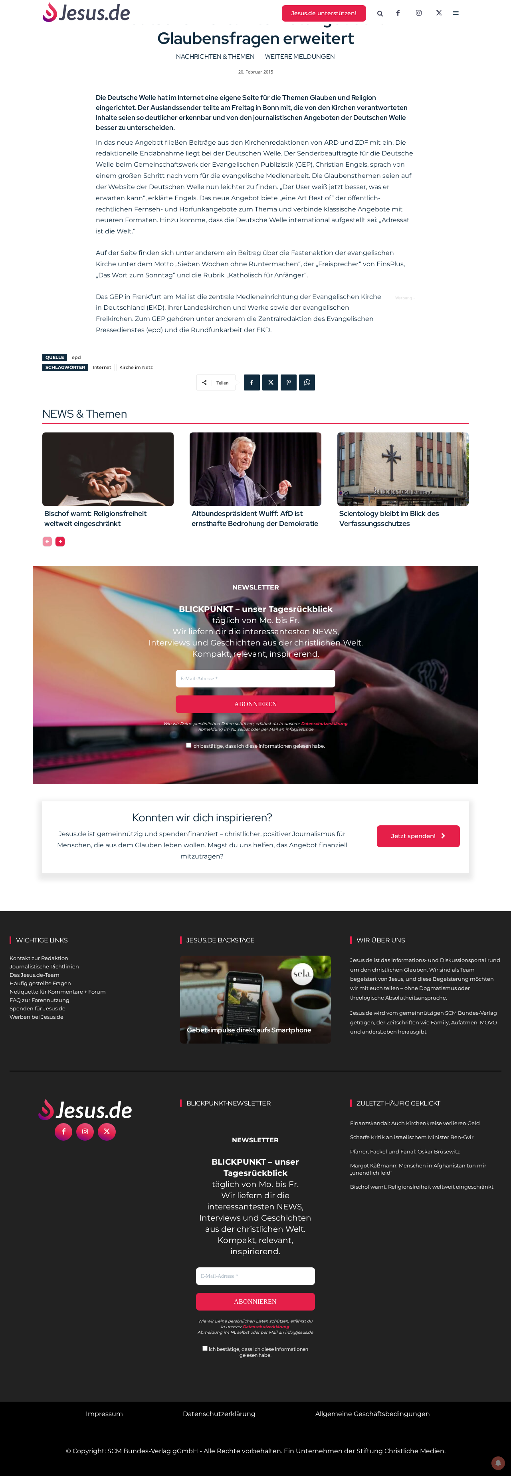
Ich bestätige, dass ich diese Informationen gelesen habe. (258, 746)
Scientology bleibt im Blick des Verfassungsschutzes (389, 518)
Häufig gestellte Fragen (40, 983)
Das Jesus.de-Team (34, 975)
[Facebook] (398, 13)
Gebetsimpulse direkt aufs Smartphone (249, 1030)
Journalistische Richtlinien (44, 966)
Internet (102, 367)
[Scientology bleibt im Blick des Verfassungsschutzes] (403, 469)
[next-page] (60, 541)
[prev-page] (47, 541)
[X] (439, 13)
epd (76, 357)
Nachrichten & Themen (215, 56)
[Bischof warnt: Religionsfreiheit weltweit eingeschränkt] (108, 469)
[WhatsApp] (307, 382)
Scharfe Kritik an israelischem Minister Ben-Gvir (411, 1137)
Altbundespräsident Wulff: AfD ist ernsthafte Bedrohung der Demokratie (255, 518)
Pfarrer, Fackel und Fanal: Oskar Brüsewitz (405, 1151)
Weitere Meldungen (300, 56)
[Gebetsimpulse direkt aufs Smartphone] (255, 1002)
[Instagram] (418, 13)
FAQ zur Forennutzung (39, 1000)
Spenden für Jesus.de (37, 1008)
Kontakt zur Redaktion (39, 958)
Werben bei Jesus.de (36, 1017)
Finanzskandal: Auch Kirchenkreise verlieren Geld (415, 1123)
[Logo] (85, 1109)
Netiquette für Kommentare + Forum (58, 991)
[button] (380, 13)
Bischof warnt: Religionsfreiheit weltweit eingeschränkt (95, 518)
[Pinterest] (289, 382)
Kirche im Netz (136, 367)
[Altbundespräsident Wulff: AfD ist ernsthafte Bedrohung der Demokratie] (255, 469)
